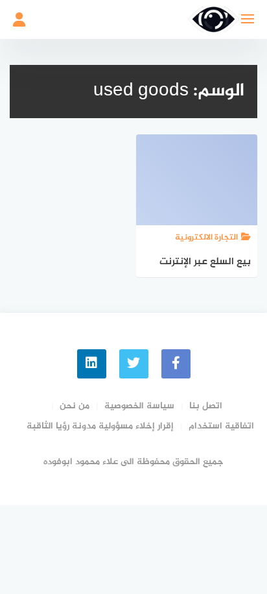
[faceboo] (176, 363)
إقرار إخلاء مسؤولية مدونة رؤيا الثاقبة (100, 426)
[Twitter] (133, 363)
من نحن (74, 406)
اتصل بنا (205, 406)
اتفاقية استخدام (221, 426)
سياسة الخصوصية (139, 406)
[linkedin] (91, 363)
